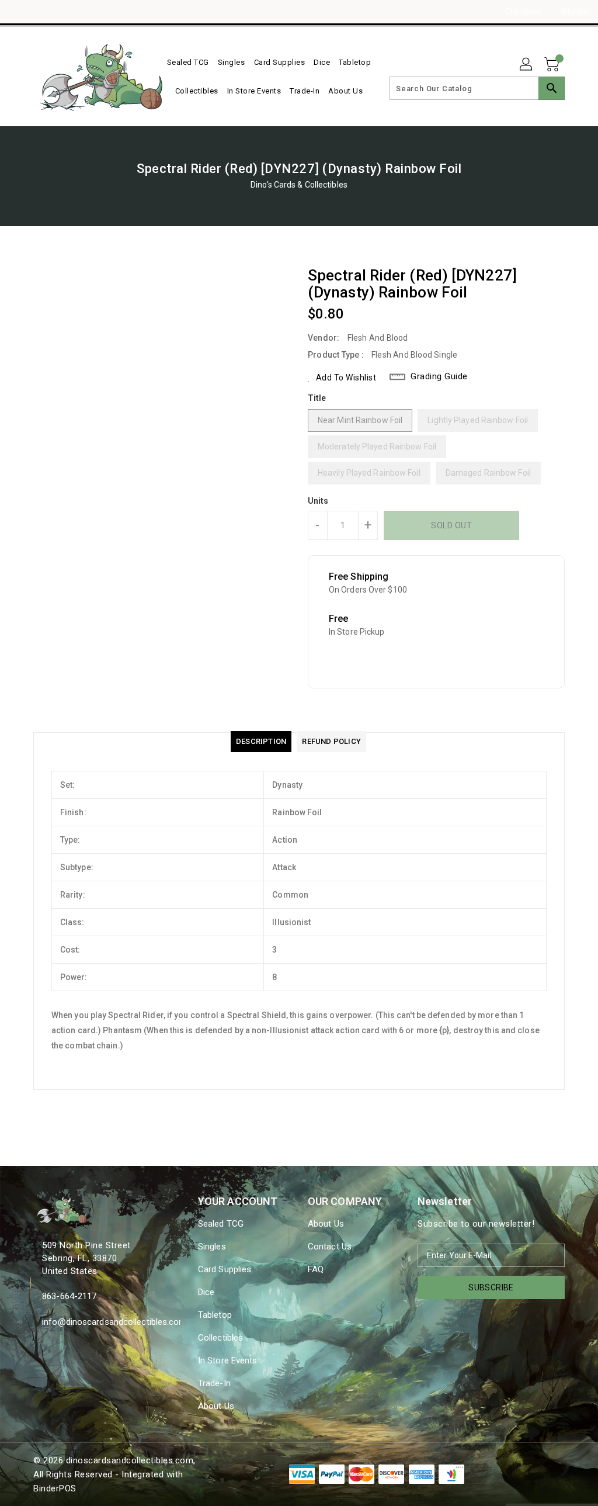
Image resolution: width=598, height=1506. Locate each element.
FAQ (316, 1269)
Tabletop (215, 1315)
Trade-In (214, 1383)
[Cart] (553, 65)
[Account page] (526, 65)
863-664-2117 (69, 1296)
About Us (216, 1406)
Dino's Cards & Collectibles (299, 184)
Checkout (523, 11)
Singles (212, 1246)
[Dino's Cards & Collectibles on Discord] (60, 11)
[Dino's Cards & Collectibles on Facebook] (18, 11)
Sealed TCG (221, 1223)
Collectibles (220, 1337)
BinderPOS (55, 1488)
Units (318, 501)
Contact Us (330, 1246)
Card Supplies (224, 1269)
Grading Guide (439, 376)
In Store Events (228, 1360)
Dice (206, 1292)
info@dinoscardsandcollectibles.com (93, 1322)
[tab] (261, 741)
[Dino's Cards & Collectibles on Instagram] (39, 11)
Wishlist (575, 11)
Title (317, 398)
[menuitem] (188, 62)
